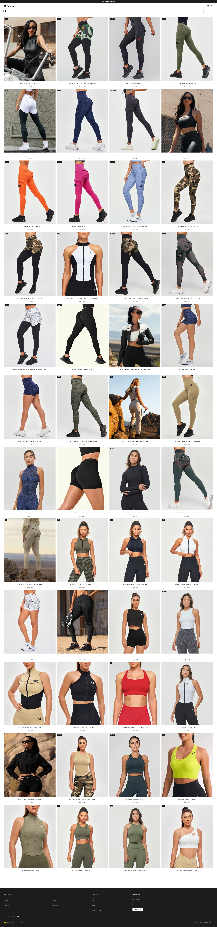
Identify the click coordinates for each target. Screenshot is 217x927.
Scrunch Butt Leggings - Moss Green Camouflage (82, 441)
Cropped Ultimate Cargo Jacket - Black (30, 799)
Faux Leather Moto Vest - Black (29, 83)
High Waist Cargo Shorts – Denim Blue (29, 441)
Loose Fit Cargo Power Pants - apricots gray (134, 441)
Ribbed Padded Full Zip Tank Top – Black (135, 584)
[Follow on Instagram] (9, 916)
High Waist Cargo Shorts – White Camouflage (30, 656)
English (197, 6)
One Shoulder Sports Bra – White (187, 870)
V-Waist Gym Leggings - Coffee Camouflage (135, 298)
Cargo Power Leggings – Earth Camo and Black (29, 298)
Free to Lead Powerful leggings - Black (82, 656)
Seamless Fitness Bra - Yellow (187, 799)
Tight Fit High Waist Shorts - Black (82, 513)
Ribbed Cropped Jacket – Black (134, 513)
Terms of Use (7, 905)
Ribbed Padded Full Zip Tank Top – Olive (82, 584)
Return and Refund (56, 903)
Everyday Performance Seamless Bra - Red (135, 727)
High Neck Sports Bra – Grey (134, 799)
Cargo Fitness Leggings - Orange (30, 226)
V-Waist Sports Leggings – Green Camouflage (82, 83)
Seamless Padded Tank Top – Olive (82, 870)
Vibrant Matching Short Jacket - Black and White (135, 369)
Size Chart (54, 900)
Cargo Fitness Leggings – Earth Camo (187, 226)
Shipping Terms (55, 905)
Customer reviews (115, 6)
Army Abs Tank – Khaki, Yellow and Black (29, 727)
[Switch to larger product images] (3, 11)
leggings (94, 898)
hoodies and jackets (96, 910)
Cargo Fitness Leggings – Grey (135, 155)
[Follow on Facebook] (5, 916)
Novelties (84, 6)
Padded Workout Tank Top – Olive (134, 870)
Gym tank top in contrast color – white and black (82, 298)
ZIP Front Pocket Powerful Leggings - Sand (30, 584)
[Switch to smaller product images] (6, 11)
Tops (93, 908)
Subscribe (138, 909)
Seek (53, 898)
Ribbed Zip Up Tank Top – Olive (30, 870)
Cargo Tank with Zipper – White (187, 727)
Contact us (6, 900)
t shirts (93, 905)
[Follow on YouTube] (18, 916)
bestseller (94, 6)
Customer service (130, 6)
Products (104, 6)
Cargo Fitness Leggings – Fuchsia (82, 226)
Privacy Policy (7, 903)
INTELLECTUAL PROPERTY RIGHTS (12, 908)
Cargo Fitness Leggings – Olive (187, 83)
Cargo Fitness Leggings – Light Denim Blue (134, 226)
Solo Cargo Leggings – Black (134, 83)
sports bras (94, 903)
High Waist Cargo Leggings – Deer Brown (187, 441)
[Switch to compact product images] (9, 11)
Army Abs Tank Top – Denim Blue (29, 513)
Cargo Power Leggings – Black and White (29, 155)
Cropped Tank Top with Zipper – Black (82, 727)
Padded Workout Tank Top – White (187, 656)
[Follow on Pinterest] (14, 916)
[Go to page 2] (116, 881)
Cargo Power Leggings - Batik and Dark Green (187, 513)
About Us (6, 898)
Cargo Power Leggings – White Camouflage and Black (29, 369)
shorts (93, 900)
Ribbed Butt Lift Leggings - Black (82, 369)
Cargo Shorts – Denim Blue (187, 369)
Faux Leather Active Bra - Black (187, 155)
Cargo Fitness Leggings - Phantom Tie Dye (187, 298)
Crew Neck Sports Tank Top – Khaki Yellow (82, 799)
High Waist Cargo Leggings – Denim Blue (82, 155)
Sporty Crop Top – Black (134, 656)
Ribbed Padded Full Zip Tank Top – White (187, 584)
